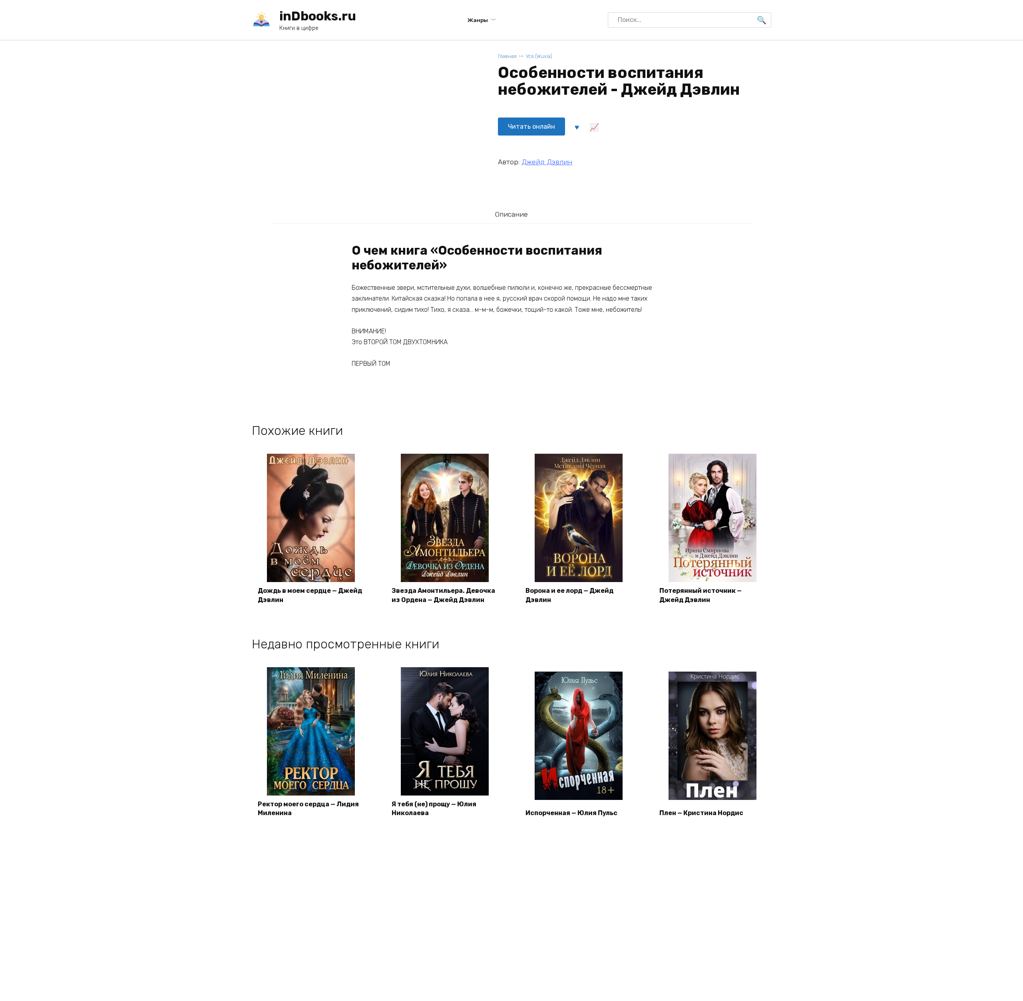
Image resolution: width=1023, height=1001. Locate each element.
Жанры (478, 20)
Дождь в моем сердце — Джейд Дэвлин (310, 595)
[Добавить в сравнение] (593, 126)
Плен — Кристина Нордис (701, 813)
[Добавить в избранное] (576, 126)
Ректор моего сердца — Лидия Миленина (308, 808)
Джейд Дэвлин (546, 162)
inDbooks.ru (317, 16)
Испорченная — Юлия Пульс (571, 813)
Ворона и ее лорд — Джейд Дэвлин (569, 595)
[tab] (511, 214)
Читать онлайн (531, 126)
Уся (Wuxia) (539, 56)
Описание (511, 214)
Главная (507, 56)
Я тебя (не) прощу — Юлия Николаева (434, 808)
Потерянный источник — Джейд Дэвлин (700, 595)
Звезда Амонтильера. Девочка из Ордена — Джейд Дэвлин (443, 595)
